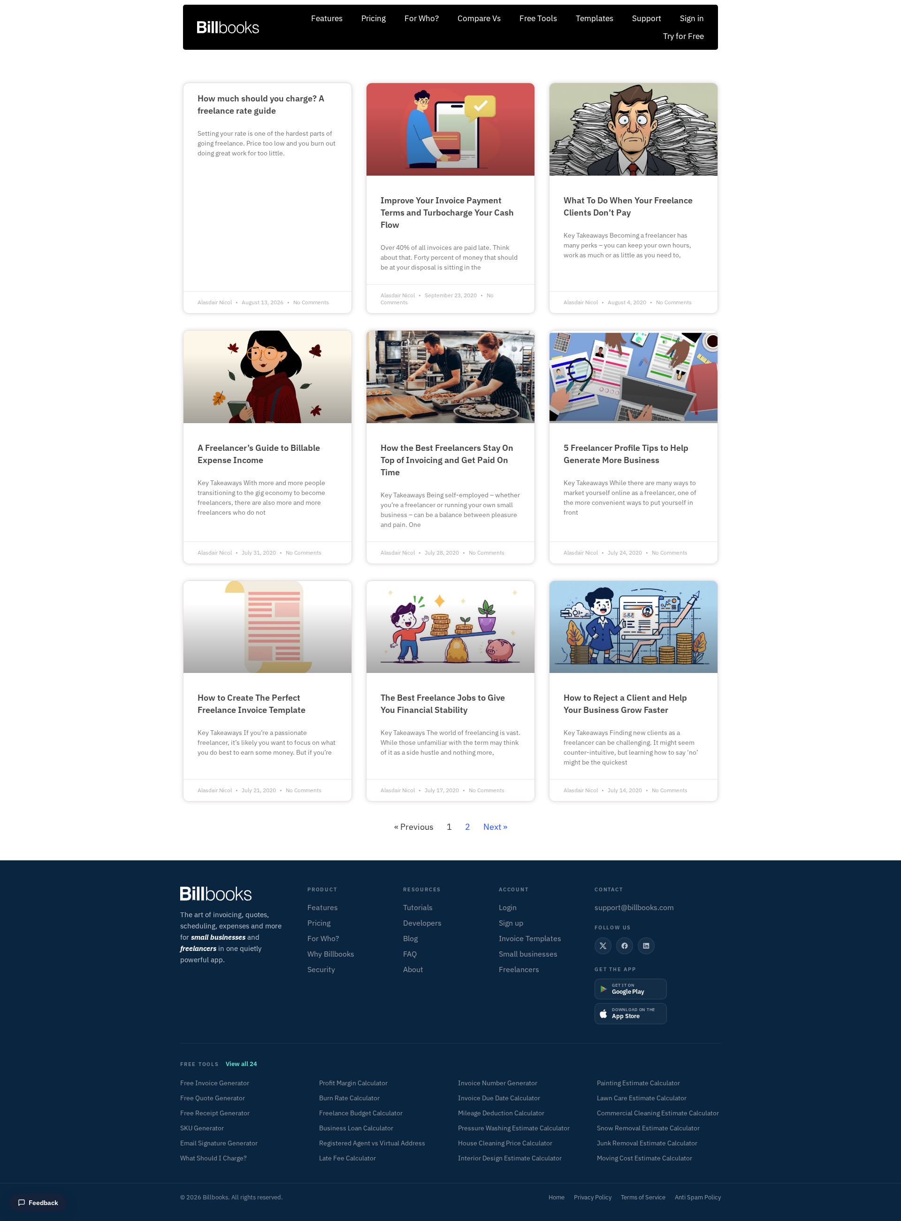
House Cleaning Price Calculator (505, 1143)
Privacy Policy (592, 1197)
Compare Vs (479, 18)
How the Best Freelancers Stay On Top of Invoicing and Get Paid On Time (447, 460)
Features (327, 18)
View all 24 (241, 1064)
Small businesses (528, 953)
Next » (495, 826)
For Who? (422, 18)
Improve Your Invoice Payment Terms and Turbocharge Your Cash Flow (447, 212)
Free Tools (538, 18)
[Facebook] (624, 945)
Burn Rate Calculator (349, 1098)
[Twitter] (603, 945)
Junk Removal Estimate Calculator (647, 1143)
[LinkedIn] (646, 945)
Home (557, 1197)
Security (321, 969)
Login (508, 907)
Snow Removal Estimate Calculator (648, 1128)
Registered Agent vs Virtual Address (372, 1143)
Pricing (373, 18)
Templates (594, 18)
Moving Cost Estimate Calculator (644, 1158)
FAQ (410, 953)
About (413, 969)
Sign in (692, 18)
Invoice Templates (530, 938)
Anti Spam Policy (698, 1197)
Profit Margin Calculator (353, 1083)
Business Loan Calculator (356, 1128)
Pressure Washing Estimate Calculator (514, 1128)
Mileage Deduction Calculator (501, 1113)
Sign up (511, 922)
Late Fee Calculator (347, 1158)
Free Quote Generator (212, 1098)
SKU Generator (202, 1128)
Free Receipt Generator (215, 1113)
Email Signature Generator (219, 1143)
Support (646, 18)
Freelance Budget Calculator (361, 1113)
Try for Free (683, 36)
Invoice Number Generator (497, 1083)
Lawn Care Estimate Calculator (642, 1098)
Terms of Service (643, 1197)
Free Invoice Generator (214, 1083)
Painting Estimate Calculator (638, 1083)
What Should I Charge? (213, 1158)
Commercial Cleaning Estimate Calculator (658, 1113)
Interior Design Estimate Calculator (510, 1158)
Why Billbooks (330, 953)
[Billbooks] (235, 894)
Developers (422, 922)
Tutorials (418, 907)
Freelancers (519, 969)
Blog (410, 938)
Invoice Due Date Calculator (499, 1098)
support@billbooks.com (634, 907)
